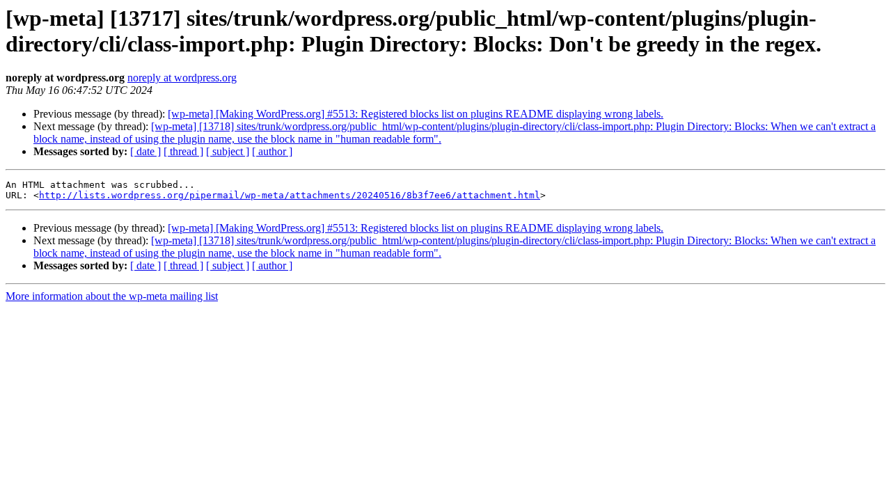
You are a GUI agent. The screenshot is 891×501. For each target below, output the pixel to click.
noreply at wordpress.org (182, 78)
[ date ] (145, 151)
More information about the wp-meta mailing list (112, 296)
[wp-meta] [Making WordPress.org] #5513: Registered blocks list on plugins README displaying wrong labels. (415, 114)
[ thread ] (183, 151)
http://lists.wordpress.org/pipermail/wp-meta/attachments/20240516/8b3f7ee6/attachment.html (289, 195)
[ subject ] (227, 151)
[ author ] (272, 151)
